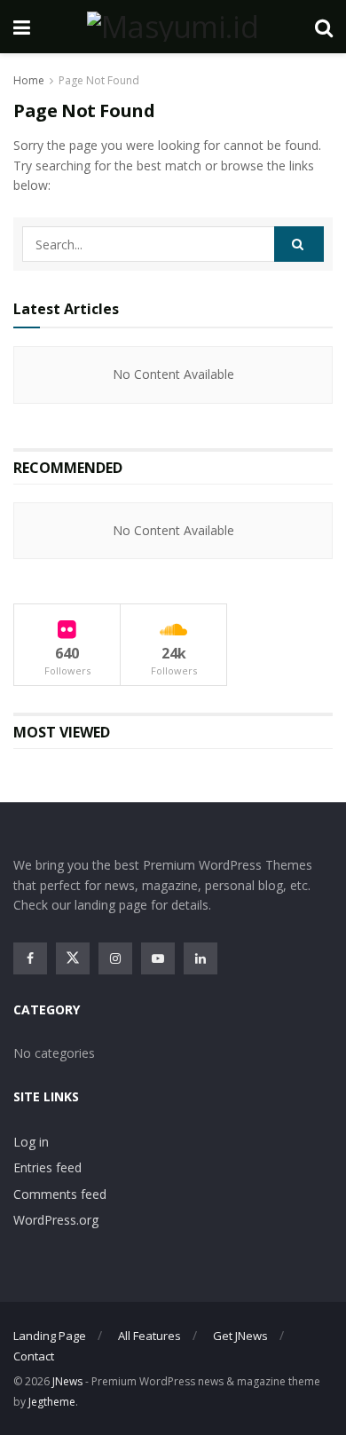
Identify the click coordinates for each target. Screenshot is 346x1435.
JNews (67, 1381)
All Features (149, 1336)
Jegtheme (51, 1401)
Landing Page (49, 1336)
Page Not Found (99, 80)
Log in (31, 1141)
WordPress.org (55, 1219)
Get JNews (240, 1336)
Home (28, 80)
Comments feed (59, 1194)
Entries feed (47, 1167)
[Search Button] (299, 244)
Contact (33, 1356)
